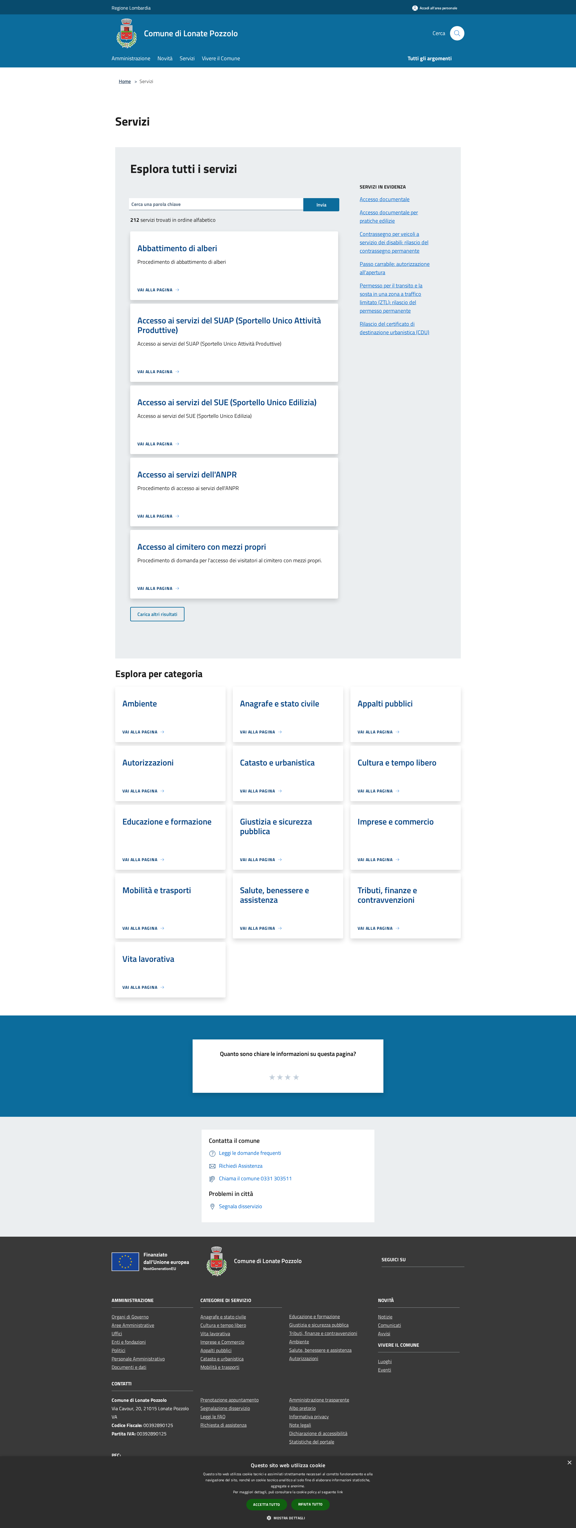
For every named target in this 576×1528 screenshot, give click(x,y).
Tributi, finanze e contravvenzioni (323, 1333)
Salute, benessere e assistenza (320, 1350)
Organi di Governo (130, 1316)
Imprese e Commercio (222, 1341)
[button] (288, 1518)
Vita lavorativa (215, 1333)
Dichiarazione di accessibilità (318, 1433)
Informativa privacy (309, 1416)
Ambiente (299, 1341)
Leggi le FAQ (213, 1416)
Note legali (300, 1424)
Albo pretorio (302, 1408)
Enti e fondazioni (129, 1341)
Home (125, 81)
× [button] (569, 1463)
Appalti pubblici (216, 1350)
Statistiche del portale (311, 1441)
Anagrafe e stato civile (223, 1316)
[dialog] (288, 1492)
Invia (321, 204)
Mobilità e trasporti (219, 1367)
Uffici (117, 1333)
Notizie (385, 1316)
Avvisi (384, 1333)
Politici (118, 1350)
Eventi (384, 1369)
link (340, 1492)
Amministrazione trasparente (319, 1399)
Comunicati (389, 1325)
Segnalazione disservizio (225, 1408)
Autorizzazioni (303, 1358)
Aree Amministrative (133, 1325)
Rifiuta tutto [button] (310, 1504)
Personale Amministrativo (138, 1358)
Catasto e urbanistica (222, 1358)
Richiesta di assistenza (223, 1424)
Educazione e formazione (314, 1316)
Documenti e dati (129, 1367)
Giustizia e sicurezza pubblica (319, 1324)
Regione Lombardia (131, 7)
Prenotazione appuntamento (229, 1399)
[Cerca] (457, 33)
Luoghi (385, 1361)
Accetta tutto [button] (266, 1504)
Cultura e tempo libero (223, 1325)
